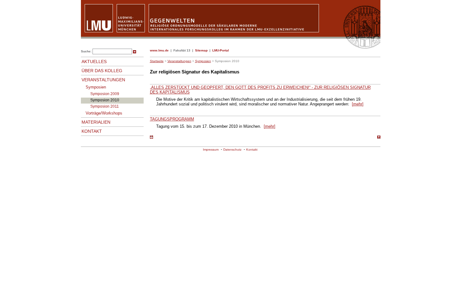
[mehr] (357, 104)
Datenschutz (232, 149)
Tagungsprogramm (172, 119)
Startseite (157, 61)
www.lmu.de (159, 50)
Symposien (203, 61)
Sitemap (201, 50)
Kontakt (251, 149)
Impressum (211, 149)
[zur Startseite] (230, 47)
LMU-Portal (220, 50)
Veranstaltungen (179, 61)
